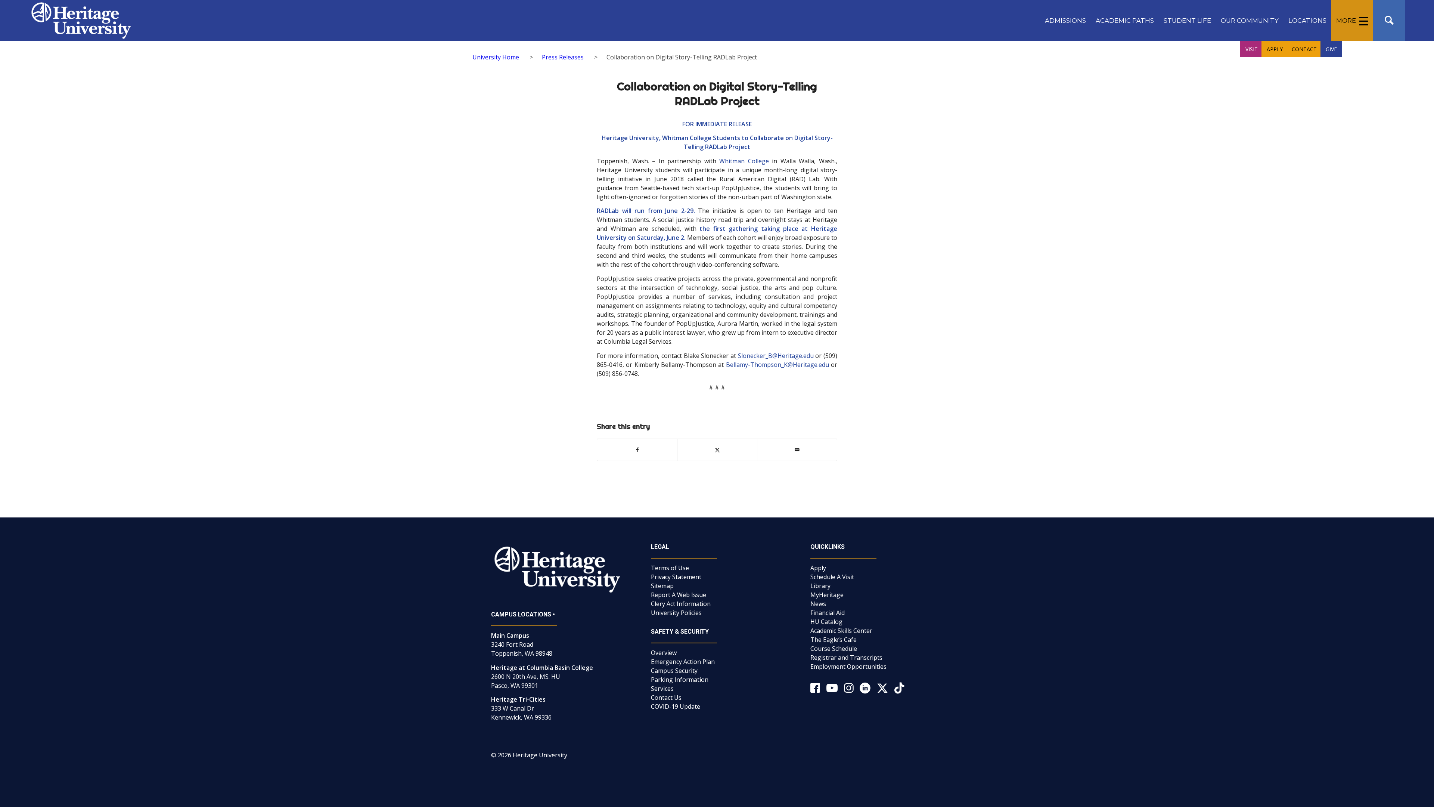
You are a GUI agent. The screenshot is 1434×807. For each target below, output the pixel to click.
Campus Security (674, 671)
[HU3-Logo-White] (81, 20)
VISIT (1251, 49)
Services (662, 688)
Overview (664, 653)
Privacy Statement (676, 577)
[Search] (1389, 20)
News (818, 604)
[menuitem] (1065, 20)
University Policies (676, 613)
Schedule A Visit (832, 577)
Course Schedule (833, 648)
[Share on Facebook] (637, 450)
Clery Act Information (681, 604)
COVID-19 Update (675, 706)
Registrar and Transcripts (846, 657)
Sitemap (662, 586)
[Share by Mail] (797, 450)
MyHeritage (827, 595)
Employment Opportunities (848, 666)
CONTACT (1304, 49)
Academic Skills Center (841, 631)
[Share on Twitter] (717, 450)
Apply (818, 568)
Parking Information (679, 679)
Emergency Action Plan (683, 662)
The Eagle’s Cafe (833, 640)
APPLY (1275, 49)
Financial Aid (827, 613)
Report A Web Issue (678, 595)
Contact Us (666, 697)
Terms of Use (670, 568)
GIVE (1331, 49)
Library (820, 586)
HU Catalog (826, 622)
